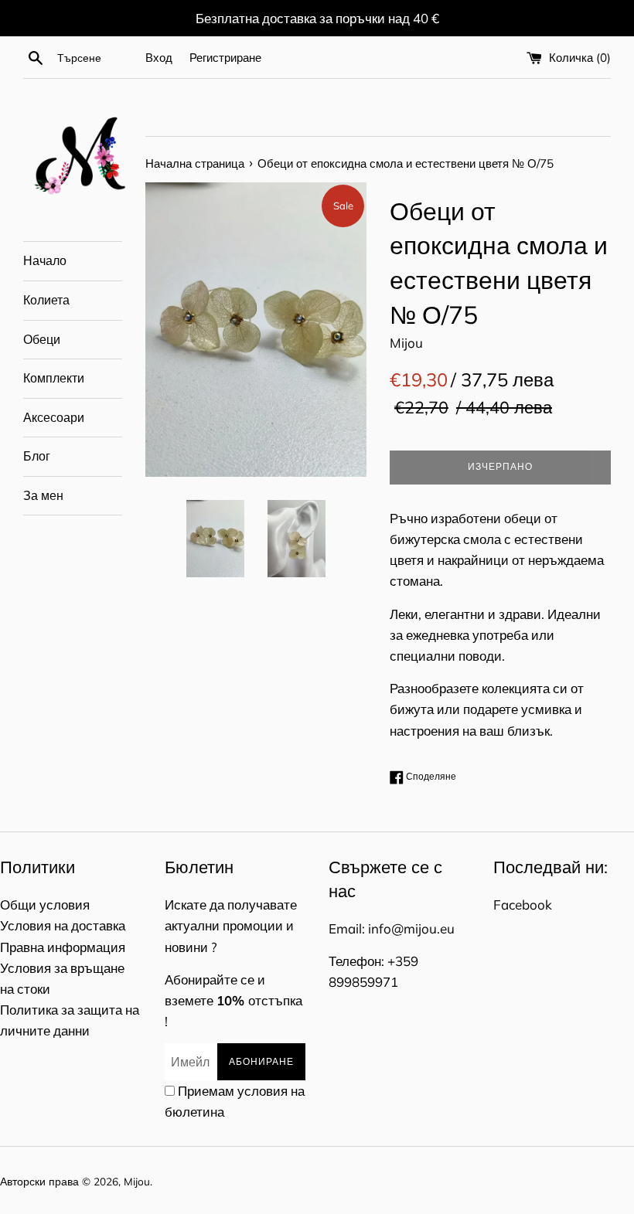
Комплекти (53, 378)
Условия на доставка (62, 925)
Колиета (46, 300)
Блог (36, 456)
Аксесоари (53, 417)
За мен (43, 495)
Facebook (522, 904)
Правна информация (62, 947)
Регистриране (225, 57)
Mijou (137, 1181)
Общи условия (45, 904)
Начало (44, 260)
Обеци (41, 339)
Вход (158, 57)
